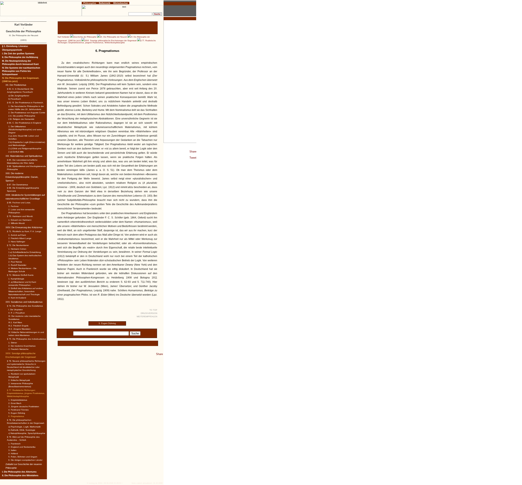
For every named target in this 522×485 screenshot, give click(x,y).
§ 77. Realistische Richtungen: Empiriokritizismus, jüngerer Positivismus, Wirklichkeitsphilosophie (107, 42)
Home (3, 18)
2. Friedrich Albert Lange (19, 238)
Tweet (192, 157)
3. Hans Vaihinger (16, 241)
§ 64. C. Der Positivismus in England (24, 123)
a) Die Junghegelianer (18, 96)
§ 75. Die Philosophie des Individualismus (26, 339)
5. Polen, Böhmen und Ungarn (22, 457)
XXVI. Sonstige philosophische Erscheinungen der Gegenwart (111, 41)
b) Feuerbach (14, 99)
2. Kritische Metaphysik (19, 380)
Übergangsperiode (12, 50)
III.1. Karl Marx (15, 322)
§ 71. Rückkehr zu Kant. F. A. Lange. (24, 231)
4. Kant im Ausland (17, 298)
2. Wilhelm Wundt (16, 223)
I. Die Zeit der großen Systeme (18, 53)
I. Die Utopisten (15, 309)
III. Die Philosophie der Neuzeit (113, 37)
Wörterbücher (120, 3)
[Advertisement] (180, 81)
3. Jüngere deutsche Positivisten (23, 406)
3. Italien (12, 450)
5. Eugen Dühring (107, 323)
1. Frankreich (14, 444)
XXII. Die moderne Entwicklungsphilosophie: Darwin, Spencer (22, 177)
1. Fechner (13, 206)
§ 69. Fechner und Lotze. (19, 202)
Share (192, 151)
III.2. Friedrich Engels (18, 326)
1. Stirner (12, 343)
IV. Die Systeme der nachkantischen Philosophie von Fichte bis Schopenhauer (21, 71)
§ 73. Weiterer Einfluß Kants (20, 275)
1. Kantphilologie (16, 279)
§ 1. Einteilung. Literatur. (15, 46)
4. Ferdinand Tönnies (18, 410)
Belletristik (104, 3)
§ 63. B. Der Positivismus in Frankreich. (25, 102)
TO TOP (153, 310)
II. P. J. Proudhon (16, 313)
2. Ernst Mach (14, 403)
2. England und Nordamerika (21, 447)
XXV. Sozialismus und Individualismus (24, 302)
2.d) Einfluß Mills (16, 152)
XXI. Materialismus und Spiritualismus (24, 156)
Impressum (12, 18)
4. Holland (13, 453)
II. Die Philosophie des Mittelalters (20, 475)
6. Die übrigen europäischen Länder (25, 460)
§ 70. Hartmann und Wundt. (20, 216)
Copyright (22, 18)
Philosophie (89, 3)
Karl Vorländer (64, 37)
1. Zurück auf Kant (17, 235)
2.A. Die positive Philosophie (21, 116)
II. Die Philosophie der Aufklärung (20, 57)
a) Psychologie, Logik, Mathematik (24, 427)
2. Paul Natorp (15, 262)
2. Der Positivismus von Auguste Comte (26, 112)
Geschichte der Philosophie (84, 37)
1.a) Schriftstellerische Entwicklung (24, 252)
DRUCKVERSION (149, 313)
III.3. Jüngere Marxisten (19, 329)
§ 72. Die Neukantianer (18, 245)
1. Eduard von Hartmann (20, 220)
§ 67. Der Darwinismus (17, 185)
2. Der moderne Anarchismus (21, 346)
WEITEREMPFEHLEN (147, 316)
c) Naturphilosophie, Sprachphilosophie (26, 433)
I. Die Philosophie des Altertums (19, 472)
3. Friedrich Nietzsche (18, 349)
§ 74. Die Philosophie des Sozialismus (25, 306)
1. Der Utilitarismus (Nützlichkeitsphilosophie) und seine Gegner (25, 129)
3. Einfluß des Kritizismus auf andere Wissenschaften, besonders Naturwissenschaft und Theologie (25, 291)
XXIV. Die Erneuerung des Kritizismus (24, 227)
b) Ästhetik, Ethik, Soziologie (21, 430)
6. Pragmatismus (16, 416)
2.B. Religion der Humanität (21, 119)
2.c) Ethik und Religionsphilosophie (24, 148)
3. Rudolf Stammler (17, 265)
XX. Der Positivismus (16, 85)
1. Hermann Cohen (17, 249)
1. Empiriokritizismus (17, 400)
